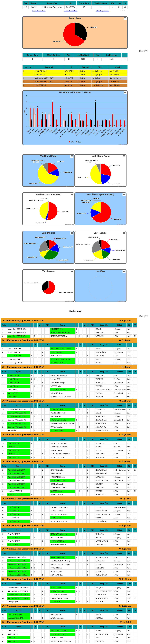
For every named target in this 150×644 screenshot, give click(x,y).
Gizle (123, 11)
